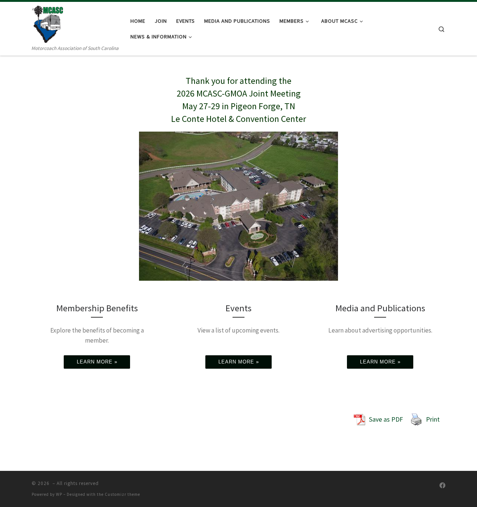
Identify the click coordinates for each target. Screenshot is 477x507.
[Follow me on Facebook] (442, 485)
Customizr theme (122, 494)
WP (59, 494)
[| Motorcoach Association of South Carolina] (47, 23)
